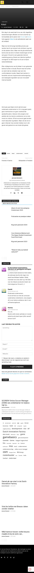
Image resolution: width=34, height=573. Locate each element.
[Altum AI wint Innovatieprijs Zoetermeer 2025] (6, 210)
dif (28, 429)
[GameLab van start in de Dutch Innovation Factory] (17, 471)
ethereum (13, 434)
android (14, 423)
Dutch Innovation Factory (14, 431)
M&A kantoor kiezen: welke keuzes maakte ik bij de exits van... (16, 533)
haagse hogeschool (22, 440)
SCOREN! (5, 380)
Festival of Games (7, 160)
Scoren (20, 455)
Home (2, 6)
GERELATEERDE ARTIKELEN (10, 201)
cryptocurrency (7, 429)
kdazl (13, 153)
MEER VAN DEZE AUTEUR (10, 203)
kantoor (23, 443)
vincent (26, 153)
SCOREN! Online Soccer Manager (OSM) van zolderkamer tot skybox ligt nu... (15, 403)
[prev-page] (3, 258)
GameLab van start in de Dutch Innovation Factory (14, 482)
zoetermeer (12, 458)
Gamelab (6, 440)
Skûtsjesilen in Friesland (25, 160)
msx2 (15, 446)
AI (3, 423)
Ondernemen (15, 6)
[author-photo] (17, 175)
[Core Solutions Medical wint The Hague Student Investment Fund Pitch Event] (6, 235)
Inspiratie (8, 6)
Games (12, 440)
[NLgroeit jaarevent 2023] (6, 244)
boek (11, 426)
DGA (24, 429)
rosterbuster (8, 455)
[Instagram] (11, 557)
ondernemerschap (8, 449)
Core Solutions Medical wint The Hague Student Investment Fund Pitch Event (21, 235)
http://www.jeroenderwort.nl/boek (17, 180)
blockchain (5, 426)
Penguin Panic (12, 452)
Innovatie (9, 443)
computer (19, 426)
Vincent (22, 37)
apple (21, 423)
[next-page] (6, 258)
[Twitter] (18, 193)
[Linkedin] (15, 193)
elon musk (6, 434)
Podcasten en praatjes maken (21, 216)
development (17, 429)
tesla (25, 455)
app (18, 423)
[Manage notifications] (30, 569)
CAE (15, 426)
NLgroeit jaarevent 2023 (19, 241)
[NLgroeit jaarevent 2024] (6, 227)
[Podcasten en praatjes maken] (6, 218)
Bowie (29, 37)
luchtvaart (5, 446)
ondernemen (19, 153)
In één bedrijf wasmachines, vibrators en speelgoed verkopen (19, 268)
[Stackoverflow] (14, 557)
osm (5, 452)
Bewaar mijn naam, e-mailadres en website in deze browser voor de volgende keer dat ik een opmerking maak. (15, 360)
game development (23, 437)
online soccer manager (21, 449)
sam (16, 455)
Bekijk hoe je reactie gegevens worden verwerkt (15, 373)
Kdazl (12, 39)
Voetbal (5, 458)
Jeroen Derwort (8, 27)
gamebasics (10, 437)
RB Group (20, 452)
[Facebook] (11, 193)
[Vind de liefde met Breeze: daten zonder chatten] (17, 496)
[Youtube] (22, 193)
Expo (18, 434)
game (22, 434)
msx (11, 446)
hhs (4, 443)
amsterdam (8, 423)
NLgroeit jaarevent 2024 (19, 225)
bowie (8, 153)
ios (18, 443)
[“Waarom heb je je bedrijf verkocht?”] (6, 252)
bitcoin (27, 423)
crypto (25, 426)
